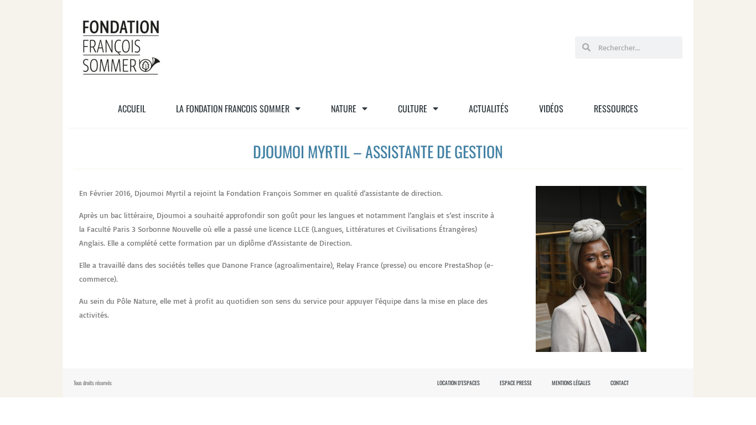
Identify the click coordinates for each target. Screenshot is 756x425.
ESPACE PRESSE (516, 383)
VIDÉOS (551, 108)
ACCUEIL (132, 108)
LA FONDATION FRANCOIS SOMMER (232, 108)
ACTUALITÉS (489, 108)
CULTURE (412, 108)
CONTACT (619, 383)
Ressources (616, 108)
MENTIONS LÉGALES (571, 383)
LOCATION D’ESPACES (458, 383)
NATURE (343, 108)
